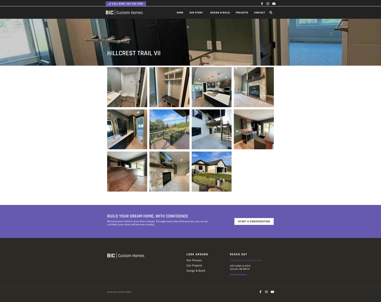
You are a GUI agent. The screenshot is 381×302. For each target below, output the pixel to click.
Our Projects (194, 265)
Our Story (196, 12)
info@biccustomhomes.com (245, 260)
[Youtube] (273, 3)
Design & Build (220, 12)
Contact (259, 12)
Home (180, 12)
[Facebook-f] (261, 3)
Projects (242, 12)
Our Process (194, 260)
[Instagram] (267, 3)
